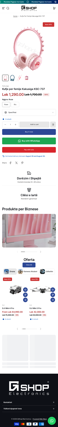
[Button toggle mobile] (3, 8)
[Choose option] (25, 295)
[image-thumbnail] (5, 78)
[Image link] (29, 230)
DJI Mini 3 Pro (35, 308)
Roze (6, 104)
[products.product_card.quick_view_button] (25, 289)
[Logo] (29, 8)
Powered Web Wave (40, 419)
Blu (15, 104)
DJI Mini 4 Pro (8, 308)
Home (15, 16)
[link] (10, 162)
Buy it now (29, 132)
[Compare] (53, 125)
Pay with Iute (29, 150)
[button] (8, 8)
